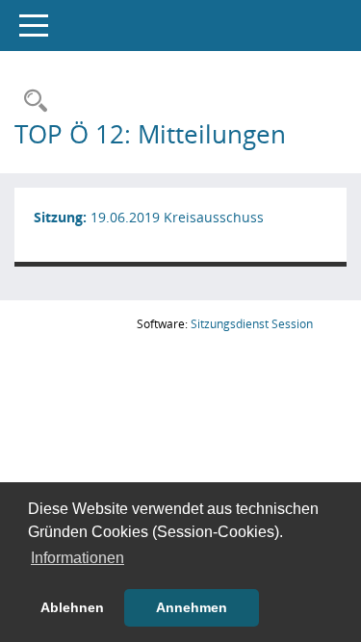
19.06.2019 (125, 217)
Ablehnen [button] (72, 607)
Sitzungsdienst (252, 324)
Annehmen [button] (191, 607)
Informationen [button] (77, 558)
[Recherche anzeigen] (30, 101)
